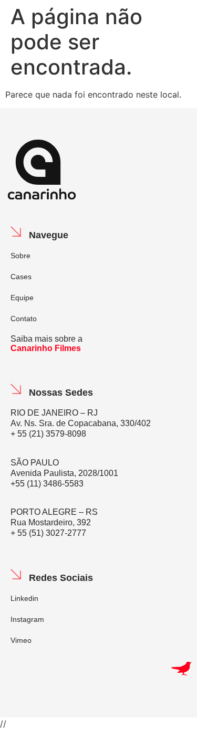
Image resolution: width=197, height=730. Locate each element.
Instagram (27, 619)
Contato (24, 318)
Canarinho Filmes (46, 348)
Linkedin (24, 598)
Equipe (22, 297)
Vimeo (21, 640)
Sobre (20, 255)
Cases (21, 276)
